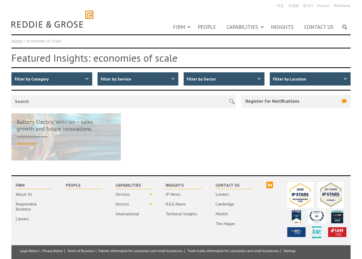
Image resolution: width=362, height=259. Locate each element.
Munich (221, 213)
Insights (282, 27)
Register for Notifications (272, 101)
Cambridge (224, 204)
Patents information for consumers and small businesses (141, 251)
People (207, 27)
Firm (179, 27)
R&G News (176, 204)
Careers (22, 218)
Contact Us (319, 27)
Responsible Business (26, 206)
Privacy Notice (52, 251)
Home (16, 40)
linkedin (269, 185)
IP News (173, 194)
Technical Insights (181, 213)
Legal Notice (29, 251)
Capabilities (242, 27)
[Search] (345, 27)
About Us (24, 194)
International (127, 213)
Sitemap (289, 251)
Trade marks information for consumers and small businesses (233, 251)
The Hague (225, 223)
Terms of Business (80, 251)
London (222, 194)
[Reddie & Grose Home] (52, 19)
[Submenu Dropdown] (189, 27)
